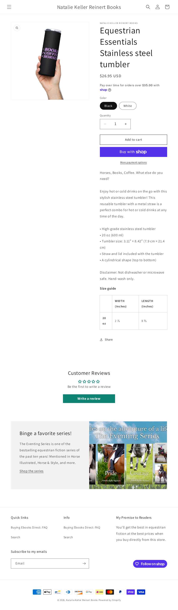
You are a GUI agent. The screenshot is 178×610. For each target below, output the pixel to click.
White (128, 106)
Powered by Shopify (110, 600)
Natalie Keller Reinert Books (82, 600)
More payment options (133, 162)
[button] (9, 7)
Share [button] (109, 339)
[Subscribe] (84, 563)
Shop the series (32, 471)
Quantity (105, 115)
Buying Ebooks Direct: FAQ (29, 527)
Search (15, 537)
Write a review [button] (88, 398)
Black (108, 106)
